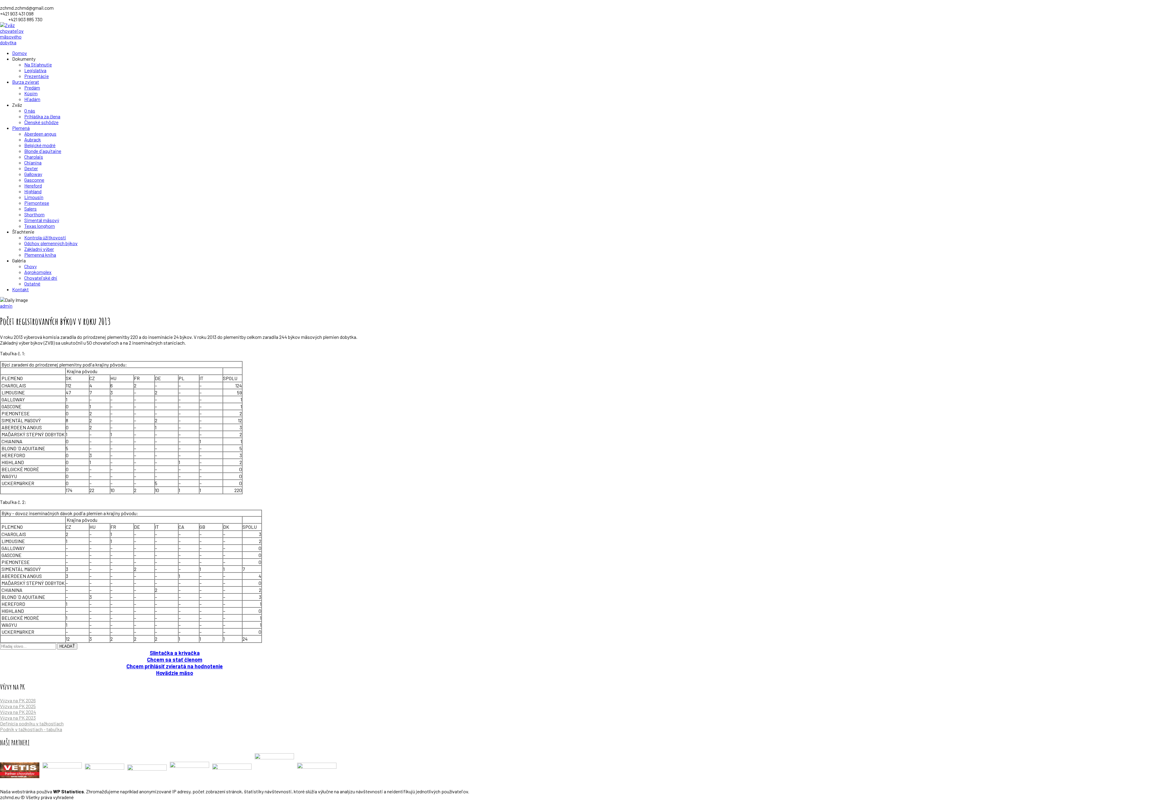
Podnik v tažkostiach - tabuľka (31, 729)
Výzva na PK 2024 (18, 712)
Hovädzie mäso (174, 673)
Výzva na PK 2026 (18, 700)
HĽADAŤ (67, 646)
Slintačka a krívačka (175, 653)
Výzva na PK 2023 (18, 718)
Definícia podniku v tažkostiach (32, 723)
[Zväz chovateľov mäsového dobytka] (16, 42)
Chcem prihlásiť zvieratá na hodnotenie (174, 666)
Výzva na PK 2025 (18, 706)
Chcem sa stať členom (174, 659)
